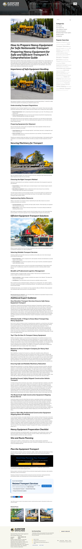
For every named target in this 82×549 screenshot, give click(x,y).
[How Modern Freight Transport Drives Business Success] (31, 514)
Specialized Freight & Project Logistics (63, 32)
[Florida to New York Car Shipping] (17, 514)
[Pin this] (21, 497)
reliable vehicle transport (66, 78)
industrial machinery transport (36, 501)
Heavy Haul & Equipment (61, 31)
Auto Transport (59, 25)
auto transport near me (63, 44)
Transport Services (65, 84)
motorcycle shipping (65, 66)
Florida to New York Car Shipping (16, 520)
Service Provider (62, 81)
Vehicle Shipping (61, 86)
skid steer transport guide (35, 471)
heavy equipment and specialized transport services (42, 294)
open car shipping (67, 72)
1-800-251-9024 (30, 486)
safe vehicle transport (65, 80)
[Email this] (12, 497)
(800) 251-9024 (36, 539)
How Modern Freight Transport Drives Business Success (31, 520)
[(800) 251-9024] (33, 539)
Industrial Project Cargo (30, 488)
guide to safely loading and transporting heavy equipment (22, 66)
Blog (58, 540)
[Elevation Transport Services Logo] (11, 4)
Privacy (70, 540)
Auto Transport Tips (60, 27)
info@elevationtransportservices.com (40, 540)
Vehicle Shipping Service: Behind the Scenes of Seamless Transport (46, 519)
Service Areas (62, 540)
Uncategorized (59, 36)
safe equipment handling (46, 501)
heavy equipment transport (26, 501)
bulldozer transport (66, 48)
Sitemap (66, 540)
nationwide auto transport (63, 68)
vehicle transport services (65, 90)
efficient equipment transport (17, 501)
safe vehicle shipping (58, 80)
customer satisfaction (60, 53)
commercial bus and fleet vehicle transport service (20, 468)
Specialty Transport (60, 34)
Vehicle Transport (65, 88)
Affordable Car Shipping (60, 42)
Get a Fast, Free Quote (46, 485)
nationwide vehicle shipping (59, 70)
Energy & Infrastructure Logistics (19, 490)
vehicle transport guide (59, 90)
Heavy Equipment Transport (18, 488)
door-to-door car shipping (65, 54)
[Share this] (14, 497)
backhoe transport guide (38, 476)
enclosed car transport (64, 61)
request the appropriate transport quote (19, 295)
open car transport (59, 73)
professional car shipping (66, 75)
